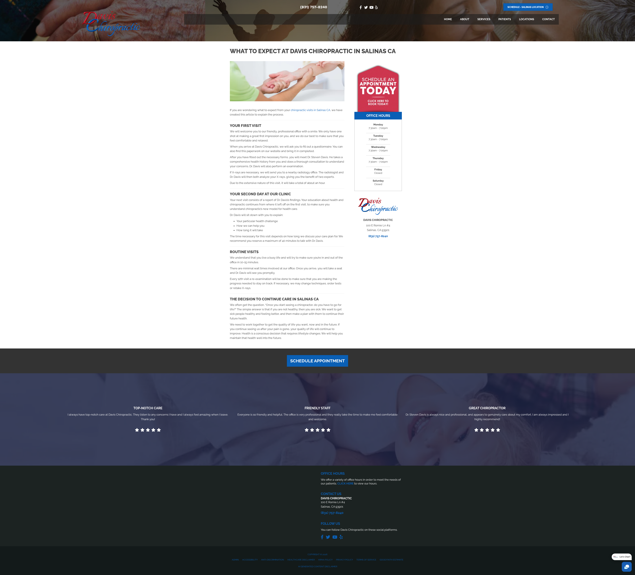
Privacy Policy (344, 559)
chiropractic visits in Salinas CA (310, 110)
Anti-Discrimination (272, 559)
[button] (317, 361)
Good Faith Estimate (391, 559)
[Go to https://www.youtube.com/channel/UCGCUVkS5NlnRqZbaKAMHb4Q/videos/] (371, 8)
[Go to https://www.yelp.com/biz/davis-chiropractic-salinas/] (376, 8)
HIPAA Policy (325, 559)
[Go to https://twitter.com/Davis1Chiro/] (366, 8)
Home (448, 19)
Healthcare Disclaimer (301, 559)
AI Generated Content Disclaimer (317, 566)
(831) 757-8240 (313, 7)
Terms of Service (366, 559)
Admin (235, 559)
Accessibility (250, 559)
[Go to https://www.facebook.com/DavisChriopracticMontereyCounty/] (360, 8)
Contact (548, 19)
